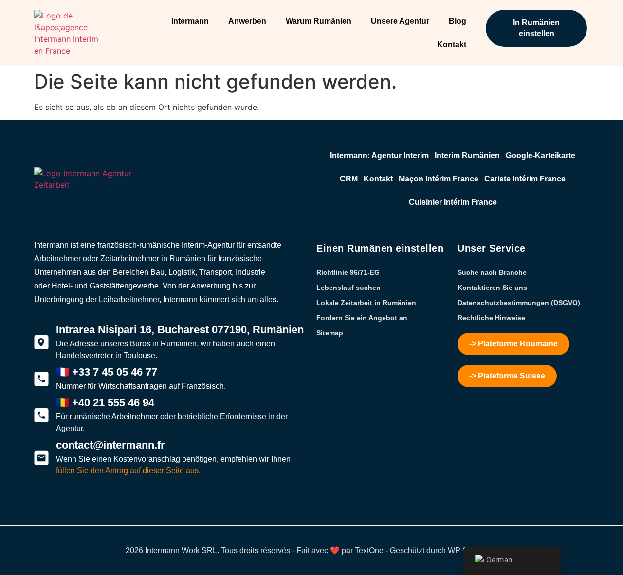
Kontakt (451, 44)
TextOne (369, 550)
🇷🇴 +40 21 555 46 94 (105, 402)
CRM (349, 179)
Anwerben (247, 21)
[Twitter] (41, 508)
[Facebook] (58, 508)
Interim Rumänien (467, 155)
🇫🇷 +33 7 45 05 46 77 (106, 372)
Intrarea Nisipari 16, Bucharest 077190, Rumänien (180, 329)
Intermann (190, 21)
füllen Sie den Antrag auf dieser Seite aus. (128, 471)
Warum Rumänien (318, 21)
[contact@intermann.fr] (41, 457)
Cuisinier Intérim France (453, 202)
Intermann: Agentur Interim (379, 155)
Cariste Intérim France (525, 179)
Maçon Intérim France (438, 179)
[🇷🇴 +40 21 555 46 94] (41, 415)
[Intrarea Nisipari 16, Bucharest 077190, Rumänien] (41, 342)
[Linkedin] (92, 508)
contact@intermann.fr (110, 445)
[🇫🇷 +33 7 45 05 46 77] (41, 379)
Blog (457, 21)
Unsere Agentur (400, 21)
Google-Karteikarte (540, 155)
